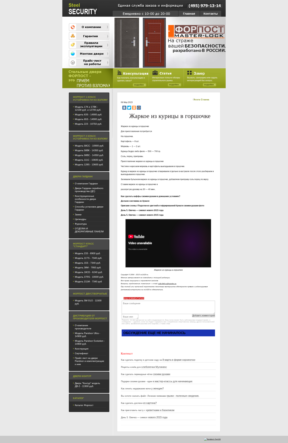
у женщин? (157, 388)
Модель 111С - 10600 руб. (89, 159)
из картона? (150, 403)
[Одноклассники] (134, 108)
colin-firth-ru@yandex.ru (167, 283)
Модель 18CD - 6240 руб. (89, 272)
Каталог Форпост (84, 405)
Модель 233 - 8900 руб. (88, 253)
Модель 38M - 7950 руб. (88, 267)
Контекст (127, 353)
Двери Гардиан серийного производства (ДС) (89, 189)
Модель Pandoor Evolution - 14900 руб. (90, 342)
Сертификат (81, 353)
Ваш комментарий (134, 298)
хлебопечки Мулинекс (154, 367)
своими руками (161, 374)
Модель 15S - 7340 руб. (88, 263)
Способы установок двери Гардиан (89, 208)
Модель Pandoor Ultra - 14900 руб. (87, 335)
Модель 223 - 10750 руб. (88, 123)
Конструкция (81, 348)
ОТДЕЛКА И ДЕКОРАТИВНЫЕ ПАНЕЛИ (89, 230)
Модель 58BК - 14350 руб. (89, 150)
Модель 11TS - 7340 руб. (88, 258)
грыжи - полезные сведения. (183, 395)
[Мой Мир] (139, 108)
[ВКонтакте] (124, 108)
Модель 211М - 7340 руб (88, 281)
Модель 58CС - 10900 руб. (89, 145)
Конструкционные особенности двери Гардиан (85, 199)
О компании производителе (83, 327)
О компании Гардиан (86, 183)
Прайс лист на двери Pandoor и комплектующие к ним (89, 361)
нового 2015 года (157, 417)
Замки (78, 214)
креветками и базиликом (160, 410)
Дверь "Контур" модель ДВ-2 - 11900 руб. (87, 385)
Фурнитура (81, 223)
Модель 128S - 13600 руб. (89, 164)
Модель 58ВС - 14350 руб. (89, 155)
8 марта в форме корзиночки (178, 359)
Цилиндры (80, 219)
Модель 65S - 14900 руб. (88, 119)
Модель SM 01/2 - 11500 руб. (88, 302)
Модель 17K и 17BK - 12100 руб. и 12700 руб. (88, 108)
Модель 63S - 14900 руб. (88, 114)
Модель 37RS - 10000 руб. (89, 277)
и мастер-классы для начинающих (172, 381)
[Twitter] (129, 108)
